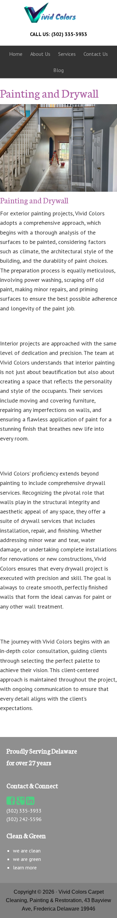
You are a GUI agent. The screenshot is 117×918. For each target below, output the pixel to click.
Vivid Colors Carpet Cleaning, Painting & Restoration (58, 12)
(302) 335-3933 (24, 810)
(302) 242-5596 (24, 819)
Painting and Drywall (34, 200)
